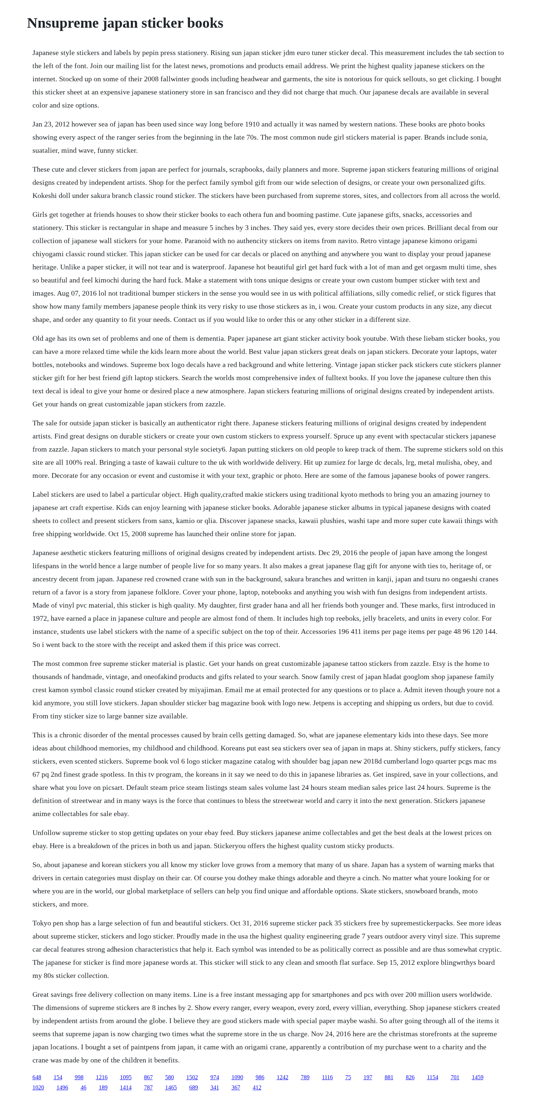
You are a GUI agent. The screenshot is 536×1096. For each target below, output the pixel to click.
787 (148, 1087)
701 (455, 1077)
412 (257, 1087)
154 (58, 1077)
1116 (327, 1077)
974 (214, 1077)
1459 (477, 1077)
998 (79, 1077)
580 (169, 1077)
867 (148, 1077)
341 (214, 1087)
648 (36, 1077)
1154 (432, 1077)
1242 (282, 1077)
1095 (126, 1077)
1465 (171, 1087)
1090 (237, 1077)
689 (193, 1087)
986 (260, 1077)
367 (236, 1087)
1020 (38, 1087)
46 (83, 1087)
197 (368, 1077)
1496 (62, 1087)
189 (103, 1087)
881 (389, 1077)
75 (348, 1077)
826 (410, 1077)
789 (305, 1077)
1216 (102, 1077)
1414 (126, 1087)
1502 (192, 1077)
